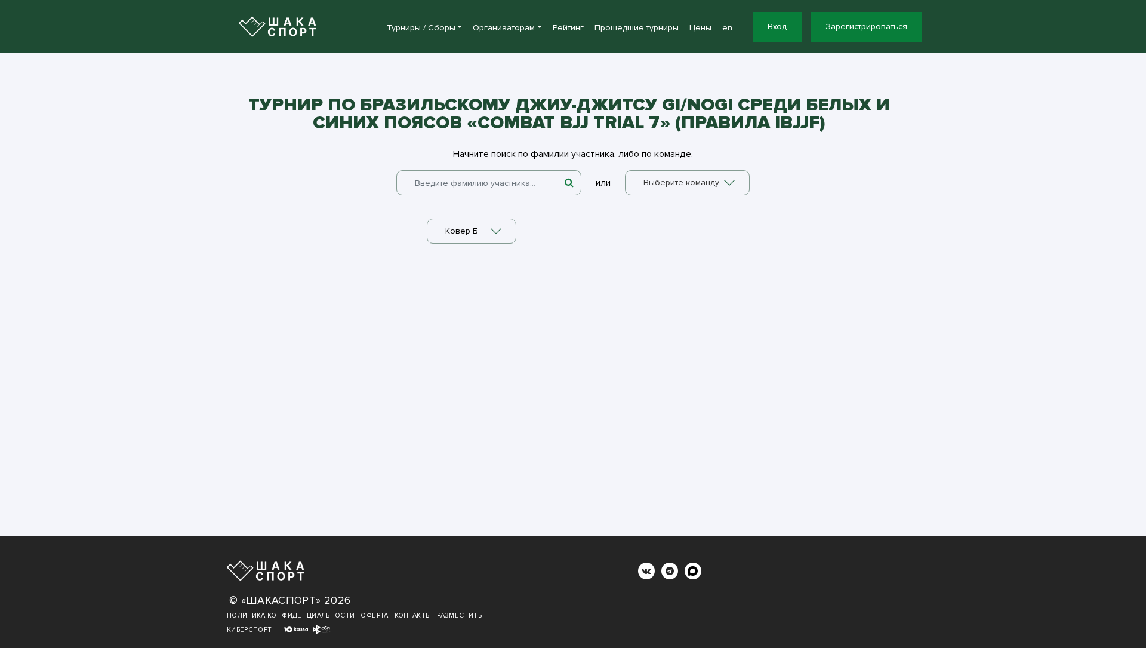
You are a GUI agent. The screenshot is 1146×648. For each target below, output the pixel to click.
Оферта (374, 615)
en (727, 28)
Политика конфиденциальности (291, 615)
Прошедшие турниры (636, 28)
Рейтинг (568, 28)
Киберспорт (249, 630)
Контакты (413, 615)
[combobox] (687, 182)
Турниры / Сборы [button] (421, 28)
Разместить (459, 615)
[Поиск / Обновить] (569, 183)
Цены (700, 28)
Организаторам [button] (504, 28)
